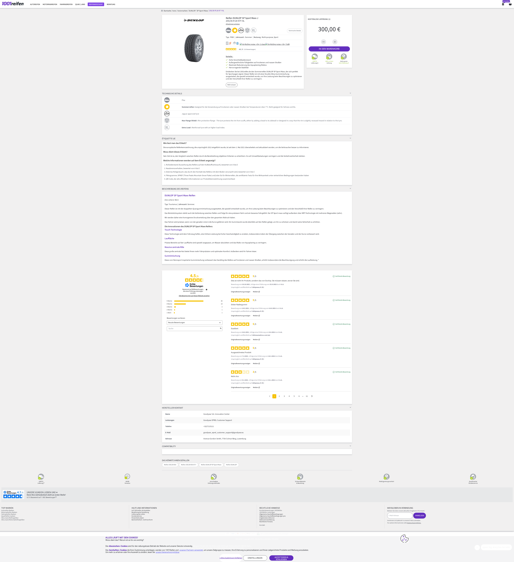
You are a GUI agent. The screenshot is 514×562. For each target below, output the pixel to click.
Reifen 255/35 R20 (170, 465)
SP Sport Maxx (202, 10)
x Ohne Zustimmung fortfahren (231, 558)
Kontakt (262, 525)
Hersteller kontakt (172, 407)
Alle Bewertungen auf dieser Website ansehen (194, 296)
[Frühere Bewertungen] (269, 396)
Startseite (167, 10)
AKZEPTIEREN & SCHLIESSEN (281, 558)
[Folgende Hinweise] (312, 396)
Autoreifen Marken (7, 510)
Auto (174, 10)
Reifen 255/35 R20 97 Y (188, 465)
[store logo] (14, 4)
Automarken (182, 10)
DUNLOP (192, 10)
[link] (35, 4)
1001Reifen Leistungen (267, 512)
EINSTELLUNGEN (255, 558)
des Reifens (175, 188)
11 (307, 396)
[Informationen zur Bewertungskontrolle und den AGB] (206, 289)
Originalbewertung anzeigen (240, 292)
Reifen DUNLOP (231, 465)
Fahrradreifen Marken (8, 514)
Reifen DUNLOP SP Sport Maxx (211, 465)
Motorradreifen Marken (9, 512)
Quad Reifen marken (8, 516)
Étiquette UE (168, 138)
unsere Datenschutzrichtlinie (167, 552)
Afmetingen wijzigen (233, 24)
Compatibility (169, 446)
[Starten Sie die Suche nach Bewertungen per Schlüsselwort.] (221, 328)
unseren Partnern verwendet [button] (191, 550)
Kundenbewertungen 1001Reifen (270, 510)
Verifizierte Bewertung (342, 276)
